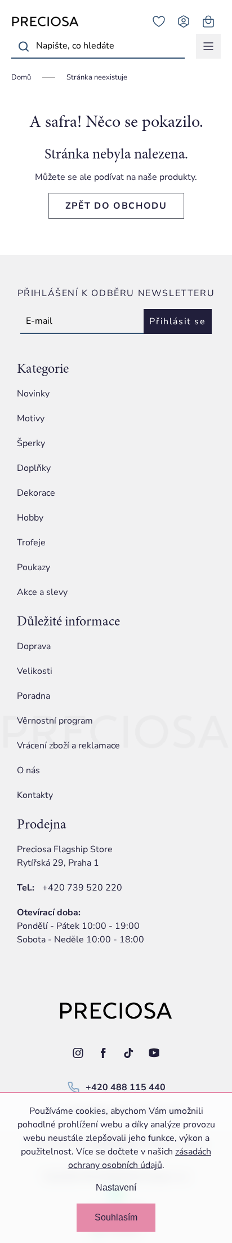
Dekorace (36, 493)
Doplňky (34, 468)
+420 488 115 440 (126, 1087)
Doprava (34, 646)
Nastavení (116, 1187)
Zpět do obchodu (116, 206)
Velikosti (34, 671)
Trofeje (31, 542)
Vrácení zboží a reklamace (68, 745)
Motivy (30, 418)
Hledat (23, 46)
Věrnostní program (55, 721)
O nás (28, 770)
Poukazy (33, 567)
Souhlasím (116, 1217)
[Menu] (208, 46)
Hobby (30, 518)
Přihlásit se (177, 321)
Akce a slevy (42, 592)
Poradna (33, 696)
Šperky (31, 443)
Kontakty (35, 795)
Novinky (33, 393)
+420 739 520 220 (82, 887)
